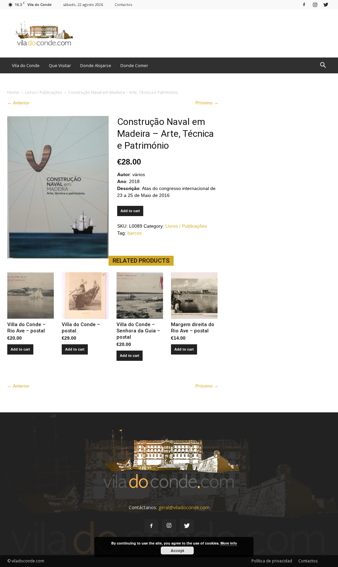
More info (228, 543)
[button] (323, 65)
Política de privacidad (272, 561)
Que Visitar (60, 65)
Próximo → (207, 102)
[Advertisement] (210, 33)
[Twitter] (326, 4)
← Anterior (18, 102)
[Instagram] (315, 4)
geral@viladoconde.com (184, 507)
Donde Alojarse (95, 65)
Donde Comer (134, 65)
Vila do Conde (26, 65)
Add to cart (130, 211)
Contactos (123, 4)
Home (13, 92)
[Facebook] (304, 4)
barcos (134, 233)
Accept (177, 550)
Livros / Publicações (43, 92)
